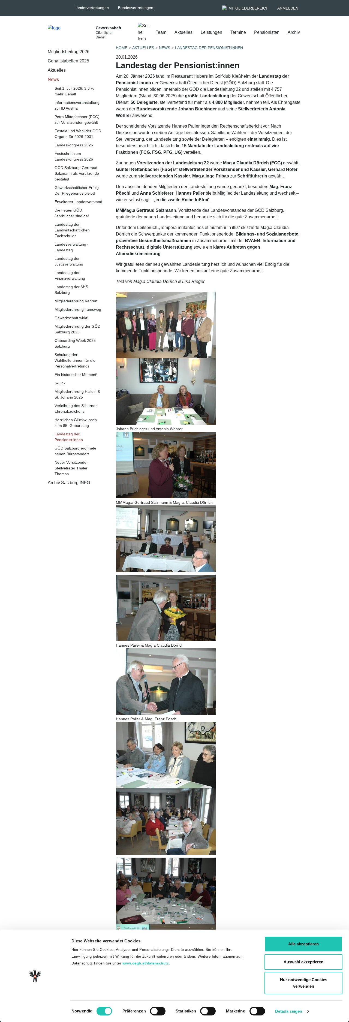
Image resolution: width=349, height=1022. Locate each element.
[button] (94, 8)
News (53, 79)
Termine (238, 32)
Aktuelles (183, 32)
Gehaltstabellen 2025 (68, 61)
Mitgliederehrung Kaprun (76, 301)
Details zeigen (288, 1011)
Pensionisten (266, 32)
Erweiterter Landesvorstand (78, 202)
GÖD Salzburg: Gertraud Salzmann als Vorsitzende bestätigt (77, 173)
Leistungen (211, 32)
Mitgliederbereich (248, 8)
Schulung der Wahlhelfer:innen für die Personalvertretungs (75, 360)
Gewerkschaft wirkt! (71, 318)
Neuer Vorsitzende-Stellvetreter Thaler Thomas (71, 468)
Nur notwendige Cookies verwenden (303, 982)
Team (161, 32)
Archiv (294, 32)
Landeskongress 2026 (74, 145)
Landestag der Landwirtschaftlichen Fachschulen (72, 230)
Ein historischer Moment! (76, 374)
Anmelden (287, 8)
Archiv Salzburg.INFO (69, 482)
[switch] (158, 1011)
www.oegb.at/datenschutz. (146, 963)
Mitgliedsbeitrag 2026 (68, 51)
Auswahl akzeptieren (303, 962)
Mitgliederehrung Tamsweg (78, 309)
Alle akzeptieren (303, 944)
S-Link (60, 383)
